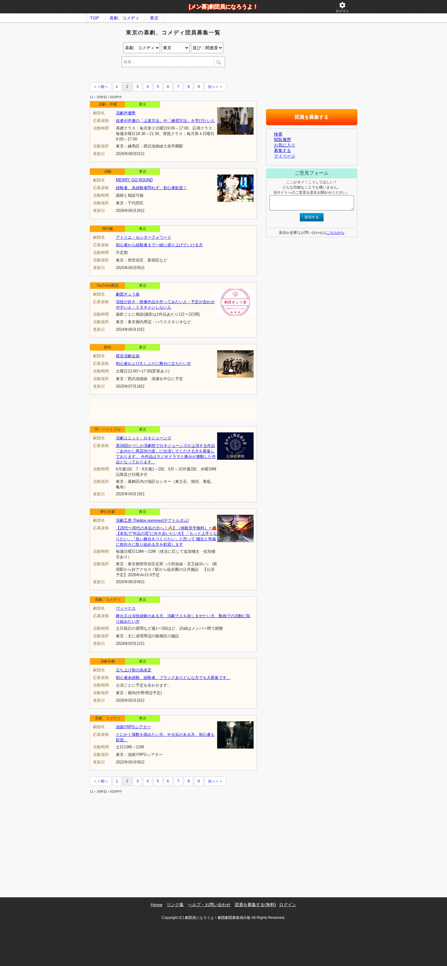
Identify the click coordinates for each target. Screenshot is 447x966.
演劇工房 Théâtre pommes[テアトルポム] (152, 520)
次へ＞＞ (215, 87)
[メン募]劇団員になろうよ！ (223, 7)
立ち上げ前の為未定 (133, 670)
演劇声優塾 (126, 113)
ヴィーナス (126, 608)
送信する (311, 217)
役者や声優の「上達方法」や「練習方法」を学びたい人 (165, 120)
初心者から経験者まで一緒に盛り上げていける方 (159, 245)
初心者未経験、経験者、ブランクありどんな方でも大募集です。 (173, 677)
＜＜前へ (100, 87)
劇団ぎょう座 (128, 294)
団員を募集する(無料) (255, 904)
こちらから (335, 232)
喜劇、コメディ (124, 18)
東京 (154, 18)
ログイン (342, 7)
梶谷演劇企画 (128, 356)
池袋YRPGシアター (133, 727)
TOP (94, 18)
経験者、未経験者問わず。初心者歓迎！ (151, 187)
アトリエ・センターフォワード (143, 237)
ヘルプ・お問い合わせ (209, 904)
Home (156, 904)
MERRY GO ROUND (134, 180)
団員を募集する (312, 116)
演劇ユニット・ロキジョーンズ (143, 438)
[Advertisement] (161, 75)
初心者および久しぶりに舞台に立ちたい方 (153, 363)
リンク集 (175, 904)
